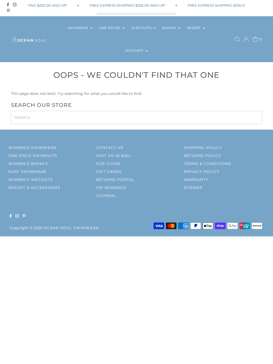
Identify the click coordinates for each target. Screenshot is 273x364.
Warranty (196, 179)
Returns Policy (202, 155)
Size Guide (108, 163)
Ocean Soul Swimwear (71, 227)
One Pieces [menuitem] (110, 28)
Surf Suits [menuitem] (141, 28)
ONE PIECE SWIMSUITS (32, 155)
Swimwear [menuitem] (78, 28)
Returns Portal (115, 179)
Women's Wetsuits (30, 179)
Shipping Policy (203, 147)
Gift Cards (109, 171)
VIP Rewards (111, 187)
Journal (106, 195)
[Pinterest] (8, 11)
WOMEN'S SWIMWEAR (32, 147)
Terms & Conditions (207, 163)
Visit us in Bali (113, 155)
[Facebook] (8, 4)
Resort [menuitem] (194, 28)
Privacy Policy (201, 171)
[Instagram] (14, 4)
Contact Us (109, 147)
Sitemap (193, 187)
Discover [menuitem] (134, 50)
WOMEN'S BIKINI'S (28, 163)
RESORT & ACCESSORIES (34, 187)
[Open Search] (237, 39)
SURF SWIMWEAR (27, 171)
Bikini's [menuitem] (169, 28)
